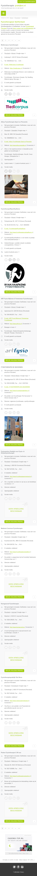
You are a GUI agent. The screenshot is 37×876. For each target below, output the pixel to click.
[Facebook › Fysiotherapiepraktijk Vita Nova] (10, 722)
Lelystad (13, 612)
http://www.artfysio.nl (16, 323)
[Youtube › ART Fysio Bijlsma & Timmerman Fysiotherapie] (18, 344)
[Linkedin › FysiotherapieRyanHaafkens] (14, 259)
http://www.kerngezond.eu (17, 627)
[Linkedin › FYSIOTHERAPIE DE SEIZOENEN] (14, 412)
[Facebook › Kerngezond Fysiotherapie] (10, 647)
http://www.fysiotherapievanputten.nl (20, 776)
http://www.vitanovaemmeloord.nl (19, 700)
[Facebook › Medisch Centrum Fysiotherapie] (10, 573)
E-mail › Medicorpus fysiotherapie (14, 64)
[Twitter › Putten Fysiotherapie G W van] (6, 798)
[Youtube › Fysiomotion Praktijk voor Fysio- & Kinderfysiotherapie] (18, 498)
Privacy (22, 872)
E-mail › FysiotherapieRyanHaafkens (14, 228)
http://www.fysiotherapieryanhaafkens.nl (21, 232)
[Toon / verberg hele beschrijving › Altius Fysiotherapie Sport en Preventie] (20, 150)
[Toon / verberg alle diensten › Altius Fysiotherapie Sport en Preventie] (20, 155)
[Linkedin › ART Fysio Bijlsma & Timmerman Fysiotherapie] (14, 344)
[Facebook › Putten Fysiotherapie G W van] (10, 798)
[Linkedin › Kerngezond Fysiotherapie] (14, 647)
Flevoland (7, 53)
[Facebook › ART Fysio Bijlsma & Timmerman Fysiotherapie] (10, 344)
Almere (13, 53)
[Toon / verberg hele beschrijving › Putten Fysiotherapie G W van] (20, 782)
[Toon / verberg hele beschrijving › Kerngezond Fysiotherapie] (20, 632)
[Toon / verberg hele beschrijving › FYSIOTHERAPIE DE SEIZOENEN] (20, 397)
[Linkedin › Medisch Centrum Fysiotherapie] (14, 573)
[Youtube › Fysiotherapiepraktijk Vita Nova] (18, 722)
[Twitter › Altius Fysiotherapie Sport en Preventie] (6, 171)
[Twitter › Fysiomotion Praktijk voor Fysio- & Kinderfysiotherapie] (6, 498)
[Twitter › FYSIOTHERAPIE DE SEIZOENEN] (6, 412)
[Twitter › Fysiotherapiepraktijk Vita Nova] (6, 722)
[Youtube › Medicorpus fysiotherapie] (18, 94)
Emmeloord (14, 461)
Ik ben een (26, 1)
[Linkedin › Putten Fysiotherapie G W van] (14, 798)
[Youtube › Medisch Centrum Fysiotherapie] (18, 573)
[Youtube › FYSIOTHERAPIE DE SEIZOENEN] (18, 412)
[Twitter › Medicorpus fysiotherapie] (6, 94)
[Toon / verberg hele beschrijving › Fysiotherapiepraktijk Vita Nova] (20, 707)
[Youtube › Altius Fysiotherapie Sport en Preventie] (18, 171)
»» (19, 40)
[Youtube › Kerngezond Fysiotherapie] (18, 647)
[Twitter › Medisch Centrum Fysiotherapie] (6, 573)
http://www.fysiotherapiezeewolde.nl (20, 552)
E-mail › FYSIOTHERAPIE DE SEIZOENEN (17, 387)
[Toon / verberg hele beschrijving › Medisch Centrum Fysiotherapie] (20, 558)
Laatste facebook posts (23, 86)
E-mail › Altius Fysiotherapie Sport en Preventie (18, 141)
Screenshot (27, 68)
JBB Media (16, 872)
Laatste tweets (9, 86)
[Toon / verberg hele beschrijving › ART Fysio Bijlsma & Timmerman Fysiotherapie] (20, 327)
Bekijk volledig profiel (14, 115)
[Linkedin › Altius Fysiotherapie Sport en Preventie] (14, 171)
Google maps (21, 53)
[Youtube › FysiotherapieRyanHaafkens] (18, 259)
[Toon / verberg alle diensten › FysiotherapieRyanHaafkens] (20, 244)
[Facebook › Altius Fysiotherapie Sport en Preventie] (10, 171)
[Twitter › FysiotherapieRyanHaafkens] (6, 259)
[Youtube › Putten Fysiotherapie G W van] (18, 798)
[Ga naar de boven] (34, 115)
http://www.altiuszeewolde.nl (18, 145)
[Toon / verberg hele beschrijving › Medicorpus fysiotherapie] (20, 73)
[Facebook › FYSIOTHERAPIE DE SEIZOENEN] (10, 412)
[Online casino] (18, 835)
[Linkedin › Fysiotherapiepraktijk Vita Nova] (14, 722)
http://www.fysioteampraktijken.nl (19, 390)
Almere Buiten (15, 376)
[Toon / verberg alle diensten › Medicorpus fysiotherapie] (20, 78)
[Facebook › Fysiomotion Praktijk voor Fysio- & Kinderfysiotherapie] (10, 498)
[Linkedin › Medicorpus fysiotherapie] (14, 94)
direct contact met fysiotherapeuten (23, 28)
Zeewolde (14, 130)
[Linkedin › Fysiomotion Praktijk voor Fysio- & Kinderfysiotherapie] (14, 498)
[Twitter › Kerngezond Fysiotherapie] (6, 647)
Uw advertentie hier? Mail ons (18, 853)
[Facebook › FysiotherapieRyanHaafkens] (10, 259)
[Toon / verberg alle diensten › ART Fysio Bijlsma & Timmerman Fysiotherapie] (20, 332)
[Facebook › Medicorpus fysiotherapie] (10, 94)
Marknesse (14, 761)
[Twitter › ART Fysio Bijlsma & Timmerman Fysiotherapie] (6, 344)
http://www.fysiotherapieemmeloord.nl (20, 476)
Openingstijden (9, 159)
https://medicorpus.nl (16, 68)
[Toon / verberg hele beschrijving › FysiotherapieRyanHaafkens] (20, 239)
